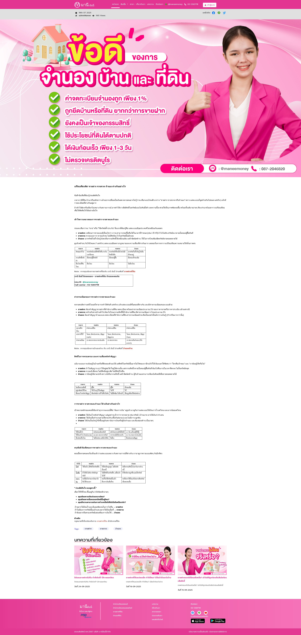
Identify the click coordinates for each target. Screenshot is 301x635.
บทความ (150, 4)
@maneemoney (174, 4)
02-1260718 (192, 4)
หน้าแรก (115, 4)
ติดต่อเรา (159, 4)
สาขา (132, 4)
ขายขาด (103, 528)
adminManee (85, 15)
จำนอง (118, 528)
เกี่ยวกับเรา (140, 4)
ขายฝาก (88, 528)
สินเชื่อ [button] (124, 4)
